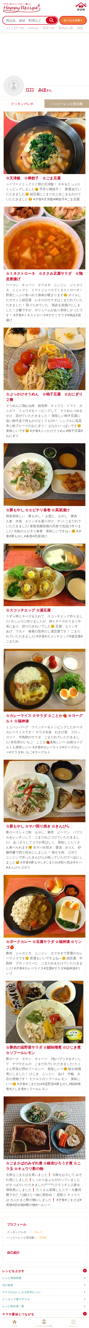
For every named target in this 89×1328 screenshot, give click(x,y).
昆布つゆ (49, 28)
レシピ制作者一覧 (13, 1306)
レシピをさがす (13, 1271)
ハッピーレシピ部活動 (67, 104)
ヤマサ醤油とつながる (18, 1314)
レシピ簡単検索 (11, 1278)
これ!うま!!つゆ (13, 28)
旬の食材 (7, 1285)
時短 (80, 28)
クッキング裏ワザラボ (16, 1299)
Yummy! (33, 28)
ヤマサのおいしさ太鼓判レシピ (21, 1292)
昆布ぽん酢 (65, 28)
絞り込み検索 (72, 20)
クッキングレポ (22, 104)
